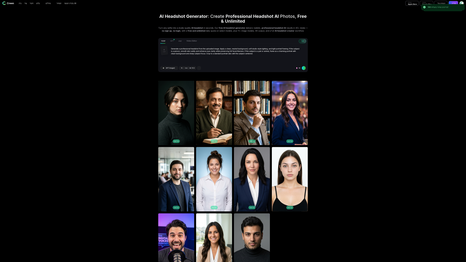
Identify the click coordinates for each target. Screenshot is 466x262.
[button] (164, 54)
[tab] (162, 41)
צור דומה (176, 141)
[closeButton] (463, 5)
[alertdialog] (443, 7)
